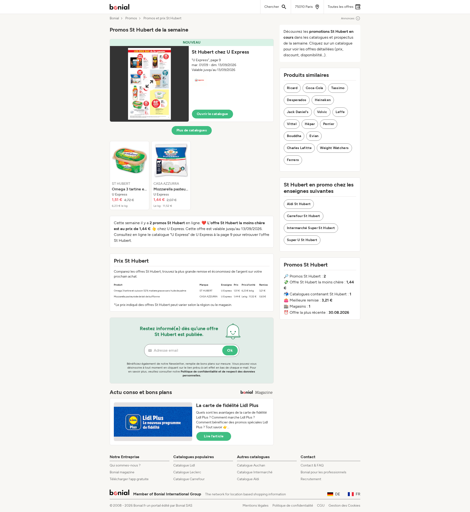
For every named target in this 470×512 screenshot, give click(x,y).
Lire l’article (213, 436)
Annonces (347, 18)
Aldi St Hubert (299, 204)
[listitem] (129, 175)
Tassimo (337, 88)
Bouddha (294, 136)
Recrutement (311, 479)
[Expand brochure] (149, 84)
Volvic (322, 112)
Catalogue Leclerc (187, 472)
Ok (230, 350)
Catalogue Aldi (248, 479)
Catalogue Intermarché (254, 472)
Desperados (296, 100)
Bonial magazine (122, 472)
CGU (321, 505)
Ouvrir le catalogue (212, 114)
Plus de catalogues (191, 130)
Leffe (340, 112)
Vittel (291, 124)
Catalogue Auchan (251, 465)
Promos (131, 18)
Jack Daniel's (298, 112)
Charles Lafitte (299, 148)
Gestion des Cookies (344, 505)
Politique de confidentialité (292, 505)
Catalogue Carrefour (189, 479)
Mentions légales (256, 505)
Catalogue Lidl (184, 465)
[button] (192, 80)
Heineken (323, 100)
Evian (313, 136)
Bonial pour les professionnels (323, 472)
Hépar (310, 124)
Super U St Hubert (302, 240)
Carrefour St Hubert (303, 216)
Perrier (328, 124)
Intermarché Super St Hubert (311, 228)
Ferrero (293, 160)
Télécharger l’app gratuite (129, 479)
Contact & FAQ (312, 465)
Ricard (292, 88)
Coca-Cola (314, 88)
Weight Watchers (334, 148)
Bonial (114, 18)
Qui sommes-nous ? (125, 465)
